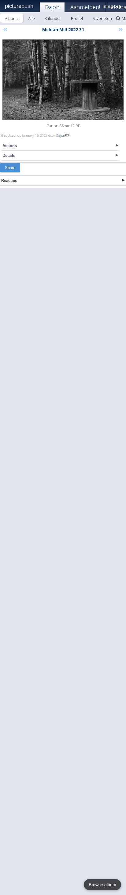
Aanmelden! (85, 7)
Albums (11, 18)
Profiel (77, 18)
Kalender (53, 18)
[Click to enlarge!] (63, 80)
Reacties (9, 180)
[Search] (118, 18)
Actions (9, 145)
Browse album (102, 884)
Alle (31, 18)
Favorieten (102, 18)
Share (10, 167)
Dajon (52, 7)
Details (8, 155)
